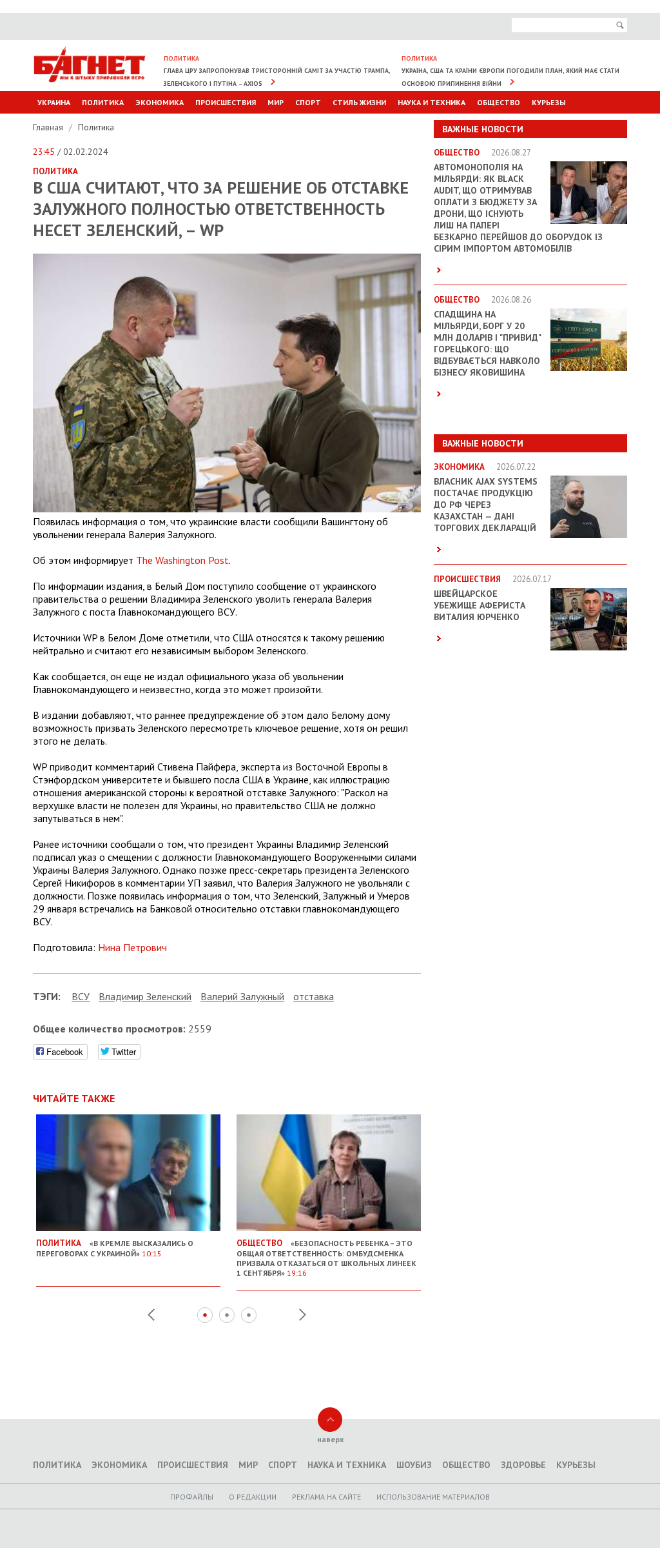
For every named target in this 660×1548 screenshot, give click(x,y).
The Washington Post (182, 560)
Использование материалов (433, 1497)
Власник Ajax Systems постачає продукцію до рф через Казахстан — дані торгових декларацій (486, 505)
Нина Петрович (132, 947)
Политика (103, 102)
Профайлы (191, 1497)
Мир (275, 102)
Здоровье (523, 1465)
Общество (498, 102)
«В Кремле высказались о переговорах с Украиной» (114, 1248)
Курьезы (549, 102)
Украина (53, 102)
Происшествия (225, 102)
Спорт (308, 102)
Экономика (159, 102)
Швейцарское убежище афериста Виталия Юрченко (479, 605)
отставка (313, 996)
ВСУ (81, 996)
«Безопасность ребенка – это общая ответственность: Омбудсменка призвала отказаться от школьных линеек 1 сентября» (326, 1258)
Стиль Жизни (359, 102)
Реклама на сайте (326, 1497)
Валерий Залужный (242, 996)
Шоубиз (414, 1465)
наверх (330, 1439)
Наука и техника (431, 102)
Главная (49, 127)
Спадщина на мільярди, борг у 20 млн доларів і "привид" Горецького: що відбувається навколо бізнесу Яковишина (487, 343)
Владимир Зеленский (145, 996)
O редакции (253, 1497)
